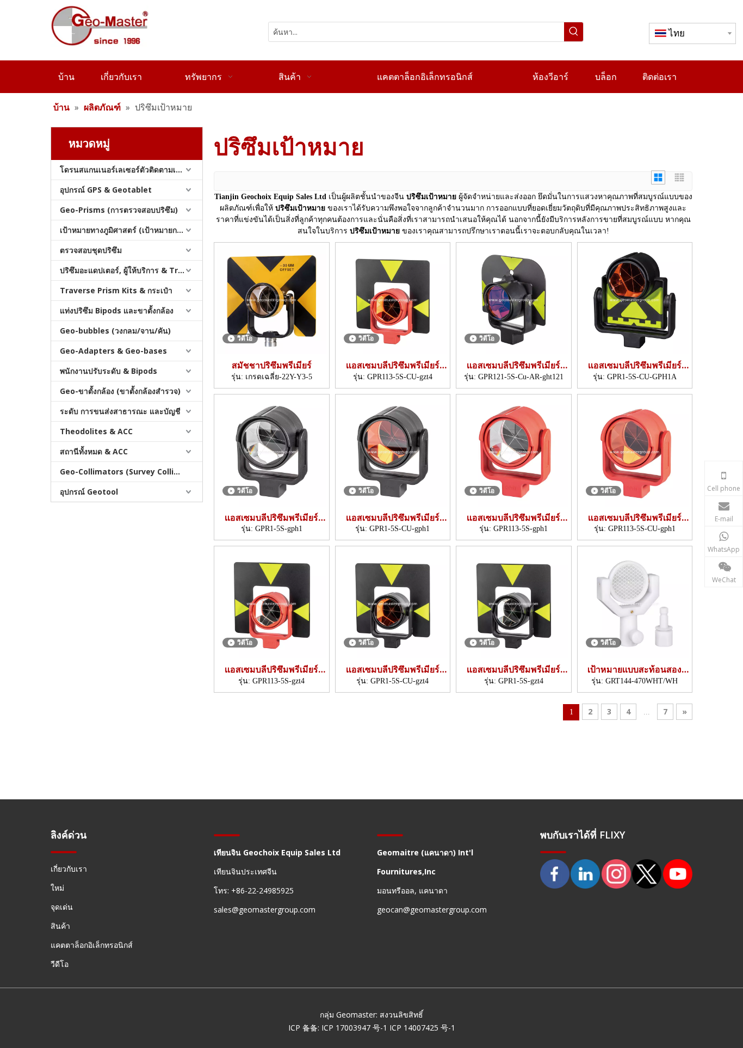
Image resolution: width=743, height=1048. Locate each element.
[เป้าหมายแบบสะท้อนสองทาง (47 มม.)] (635, 603)
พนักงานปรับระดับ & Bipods (108, 371)
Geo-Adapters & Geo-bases (113, 351)
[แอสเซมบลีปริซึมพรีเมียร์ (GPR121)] (513, 299)
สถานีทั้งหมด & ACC (94, 451)
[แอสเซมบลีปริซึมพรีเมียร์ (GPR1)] (635, 299)
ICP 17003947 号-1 (355, 1027)
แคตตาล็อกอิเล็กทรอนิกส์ (92, 945)
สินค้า (60, 926)
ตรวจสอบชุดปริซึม (91, 250)
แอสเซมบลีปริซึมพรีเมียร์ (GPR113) (392, 365)
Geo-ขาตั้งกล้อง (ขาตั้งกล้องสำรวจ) (120, 391)
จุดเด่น (62, 907)
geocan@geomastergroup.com (432, 909)
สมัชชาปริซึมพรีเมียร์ (272, 365)
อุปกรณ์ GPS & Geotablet (106, 189)
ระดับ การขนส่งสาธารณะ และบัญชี (120, 411)
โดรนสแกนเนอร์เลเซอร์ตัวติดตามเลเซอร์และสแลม (131, 169)
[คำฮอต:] (573, 31)
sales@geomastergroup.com (264, 909)
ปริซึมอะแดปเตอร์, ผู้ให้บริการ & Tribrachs (131, 270)
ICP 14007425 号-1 (422, 1027)
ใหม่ (57, 888)
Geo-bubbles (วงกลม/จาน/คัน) (115, 330)
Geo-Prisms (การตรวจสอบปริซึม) (119, 210)
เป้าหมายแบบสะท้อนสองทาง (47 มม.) (634, 669)
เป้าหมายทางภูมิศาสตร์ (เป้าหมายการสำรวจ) (131, 230)
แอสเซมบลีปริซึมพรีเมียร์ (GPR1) (635, 365)
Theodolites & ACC (96, 431)
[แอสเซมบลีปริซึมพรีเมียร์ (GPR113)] (393, 299)
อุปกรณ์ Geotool (89, 491)
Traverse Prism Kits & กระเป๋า (116, 290)
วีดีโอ (60, 964)
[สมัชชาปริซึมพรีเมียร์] (271, 299)
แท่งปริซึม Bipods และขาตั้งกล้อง (117, 310)
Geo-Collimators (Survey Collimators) (131, 471)
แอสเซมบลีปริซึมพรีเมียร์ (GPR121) (513, 365)
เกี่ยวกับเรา (69, 869)
